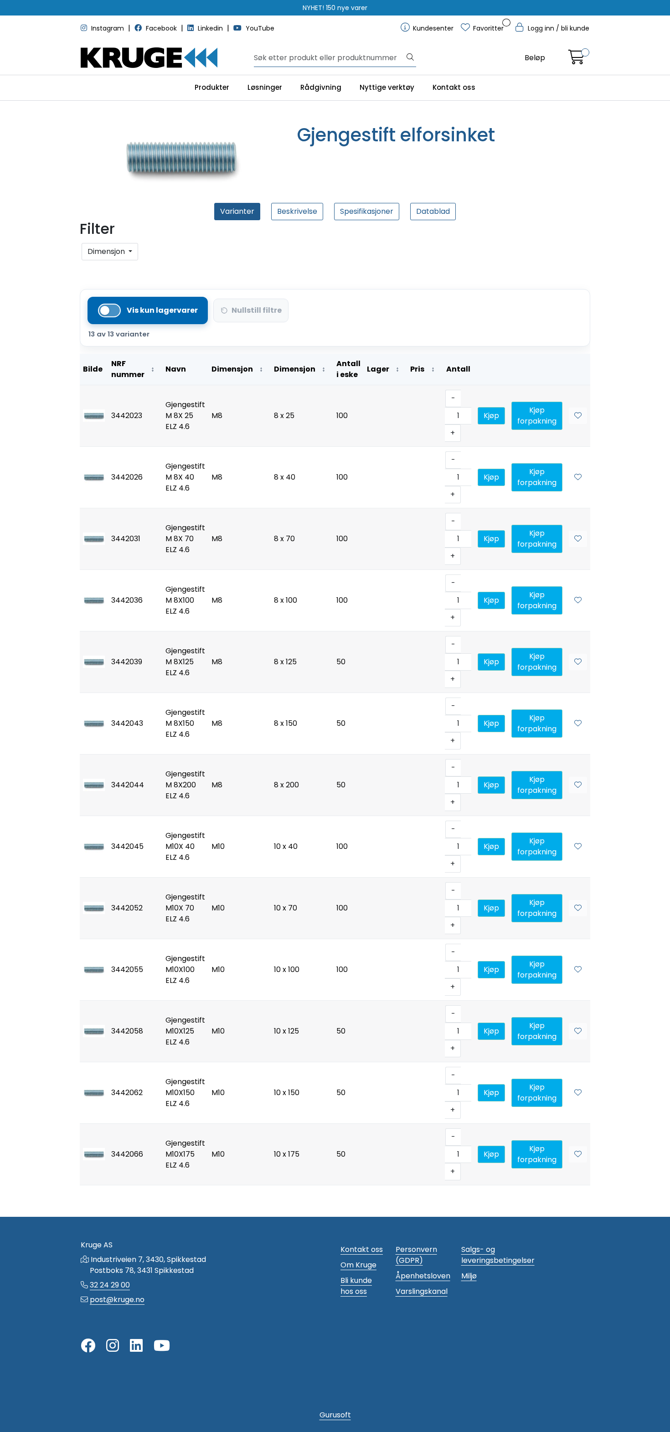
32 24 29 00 (110, 1285)
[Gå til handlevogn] (576, 60)
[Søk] (410, 58)
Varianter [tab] (237, 211)
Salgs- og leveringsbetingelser (498, 1255)
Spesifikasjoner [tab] (366, 211)
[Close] (85, 267)
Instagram (107, 28)
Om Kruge (358, 1265)
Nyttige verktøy (387, 87)
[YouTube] (162, 1346)
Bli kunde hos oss (356, 1286)
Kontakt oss (454, 87)
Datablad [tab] (433, 211)
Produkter (212, 87)
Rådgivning (320, 87)
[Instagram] (112, 1346)
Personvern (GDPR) (416, 1255)
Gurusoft (335, 1415)
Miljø (469, 1276)
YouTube (259, 28)
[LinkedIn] (136, 1346)
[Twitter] (88, 1346)
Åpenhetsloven (423, 1276)
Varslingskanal (422, 1291)
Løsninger (264, 87)
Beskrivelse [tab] (297, 211)
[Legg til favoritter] (578, 416)
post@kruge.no (117, 1299)
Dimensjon (107, 251)
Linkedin (210, 28)
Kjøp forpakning (537, 415)
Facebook (161, 28)
